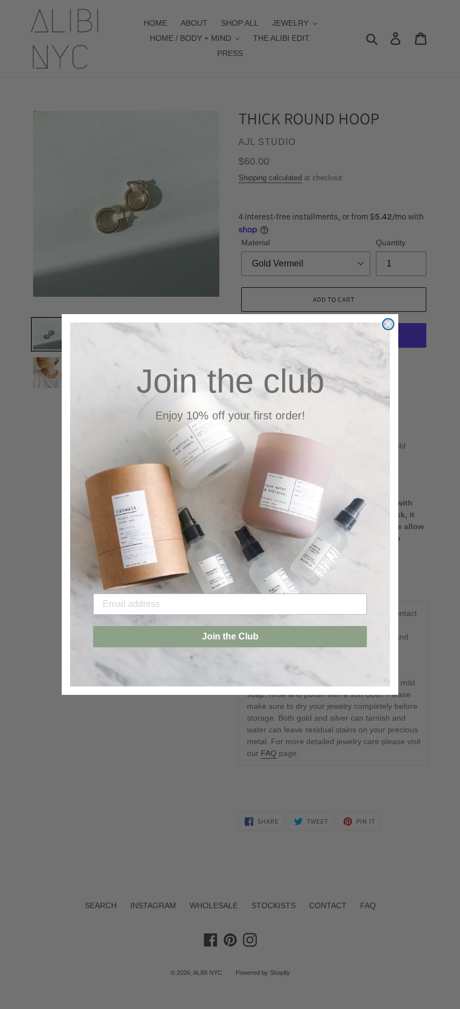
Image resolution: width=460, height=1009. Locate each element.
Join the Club (230, 636)
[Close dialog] (388, 324)
